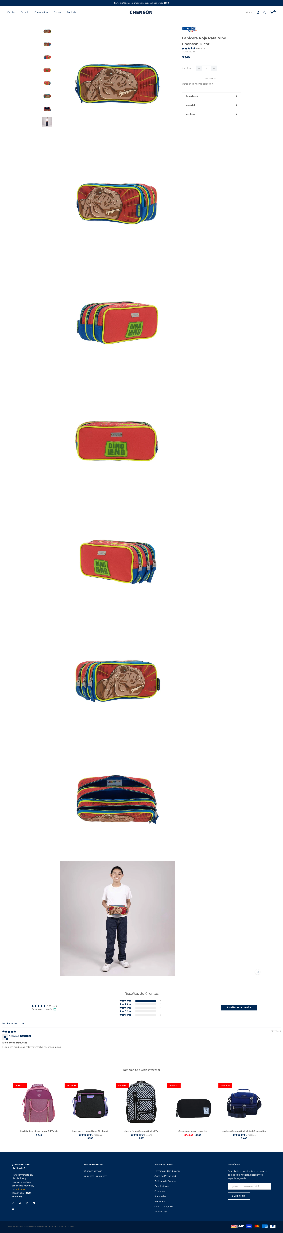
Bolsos (57, 12)
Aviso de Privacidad (165, 1176)
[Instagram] (27, 1203)
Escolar (11, 12)
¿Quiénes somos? (92, 1171)
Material (190, 105)
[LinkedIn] (13, 1209)
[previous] (9, 1106)
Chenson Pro (41, 12)
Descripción (192, 96)
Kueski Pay (160, 1211)
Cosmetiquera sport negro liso (192, 1131)
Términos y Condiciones (167, 1171)
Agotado (211, 78)
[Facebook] (13, 1203)
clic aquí (20, 1189)
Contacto (159, 1191)
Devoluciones (161, 1186)
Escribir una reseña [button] (239, 1007)
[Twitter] (20, 1203)
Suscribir (239, 1196)
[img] (9, 1031)
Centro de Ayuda (163, 1206)
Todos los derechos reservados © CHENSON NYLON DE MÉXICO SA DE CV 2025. (40, 1226)
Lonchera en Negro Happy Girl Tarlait (90, 1131)
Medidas (190, 114)
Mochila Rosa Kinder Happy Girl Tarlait (39, 1131)
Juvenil (24, 12)
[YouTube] (34, 1203)
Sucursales (160, 1196)
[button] (189, 48)
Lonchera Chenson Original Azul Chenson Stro (244, 1131)
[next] (273, 1106)
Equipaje (71, 12)
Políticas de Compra (165, 1181)
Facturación (160, 1201)
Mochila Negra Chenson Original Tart (141, 1131)
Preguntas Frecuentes (95, 1176)
